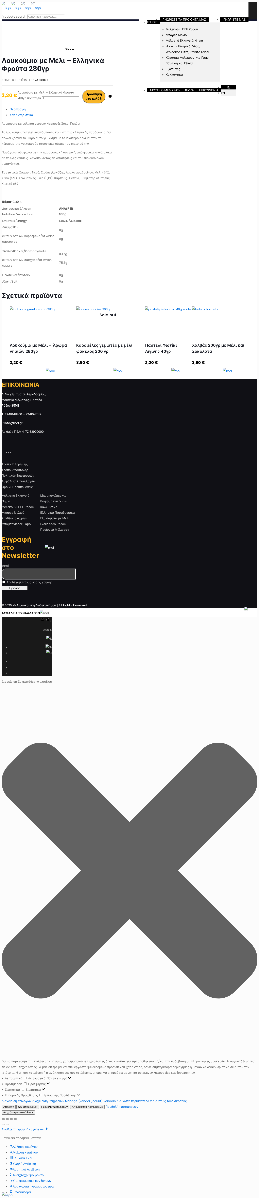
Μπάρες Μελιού (13, 512)
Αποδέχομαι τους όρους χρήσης (29, 582)
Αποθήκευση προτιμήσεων (87, 1106)
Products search (14, 16)
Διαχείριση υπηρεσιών (48, 1101)
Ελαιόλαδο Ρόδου (53, 524)
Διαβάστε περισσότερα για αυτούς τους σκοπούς (152, 1101)
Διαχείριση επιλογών (17, 1101)
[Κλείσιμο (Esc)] (3, 1119)
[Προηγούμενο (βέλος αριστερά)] (3, 1124)
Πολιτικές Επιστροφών (18, 475)
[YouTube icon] (13, 452)
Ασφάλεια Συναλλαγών (19, 481)
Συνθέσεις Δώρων (14, 518)
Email (5, 565)
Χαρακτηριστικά (21, 115)
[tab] (61, 109)
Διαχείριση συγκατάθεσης (18, 1112)
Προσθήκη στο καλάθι (94, 96)
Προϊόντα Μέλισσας (54, 529)
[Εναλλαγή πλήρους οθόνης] (11, 1119)
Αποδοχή (8, 1106)
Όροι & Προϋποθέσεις (17, 487)
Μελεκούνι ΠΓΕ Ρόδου (18, 507)
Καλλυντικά (48, 507)
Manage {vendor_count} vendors (90, 1101)
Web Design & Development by (208, 613)
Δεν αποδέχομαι (27, 1106)
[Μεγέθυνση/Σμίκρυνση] (15, 1119)
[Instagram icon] (15, 452)
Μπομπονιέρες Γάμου (17, 524)
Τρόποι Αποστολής (15, 470)
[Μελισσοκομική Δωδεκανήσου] (21, 7)
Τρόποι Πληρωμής (15, 464)
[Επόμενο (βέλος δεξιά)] (7, 1124)
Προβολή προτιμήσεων (54, 1106)
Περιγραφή (18, 109)
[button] (129, 872)
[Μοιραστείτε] (7, 1119)
